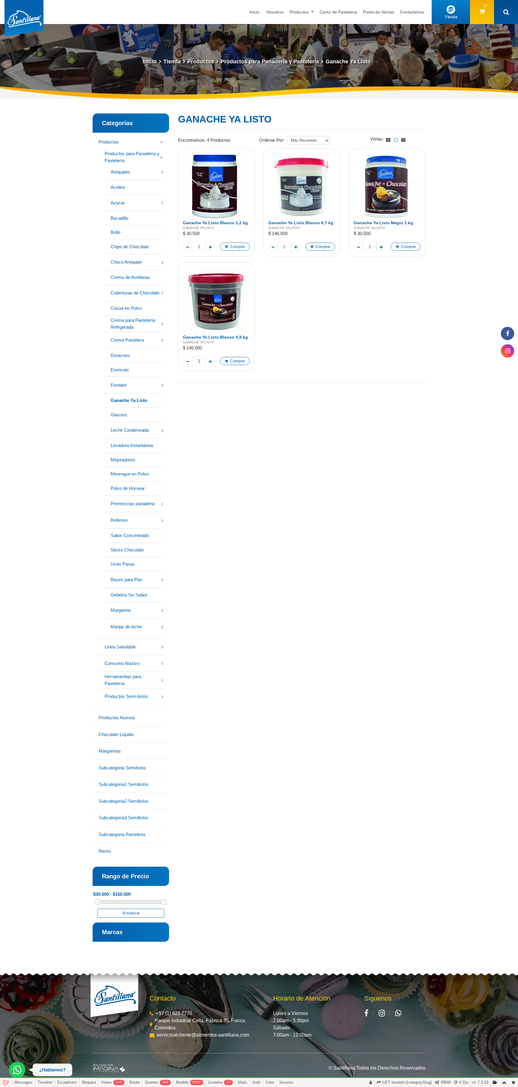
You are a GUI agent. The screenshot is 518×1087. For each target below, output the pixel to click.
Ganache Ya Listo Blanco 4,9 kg (215, 337)
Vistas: (377, 138)
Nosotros (275, 12)
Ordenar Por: (271, 140)
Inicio (254, 12)
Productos (300, 12)
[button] (131, 123)
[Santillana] (114, 996)
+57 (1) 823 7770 (174, 1013)
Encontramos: (192, 140)
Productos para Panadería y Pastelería (270, 62)
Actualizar (131, 913)
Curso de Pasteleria (338, 12)
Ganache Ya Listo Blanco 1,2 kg (215, 222)
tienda (172, 62)
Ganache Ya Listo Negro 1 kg (383, 222)
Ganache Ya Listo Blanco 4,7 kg (300, 222)
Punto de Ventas (378, 12)
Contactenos (412, 12)
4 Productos (219, 140)
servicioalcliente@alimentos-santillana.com (203, 1034)
